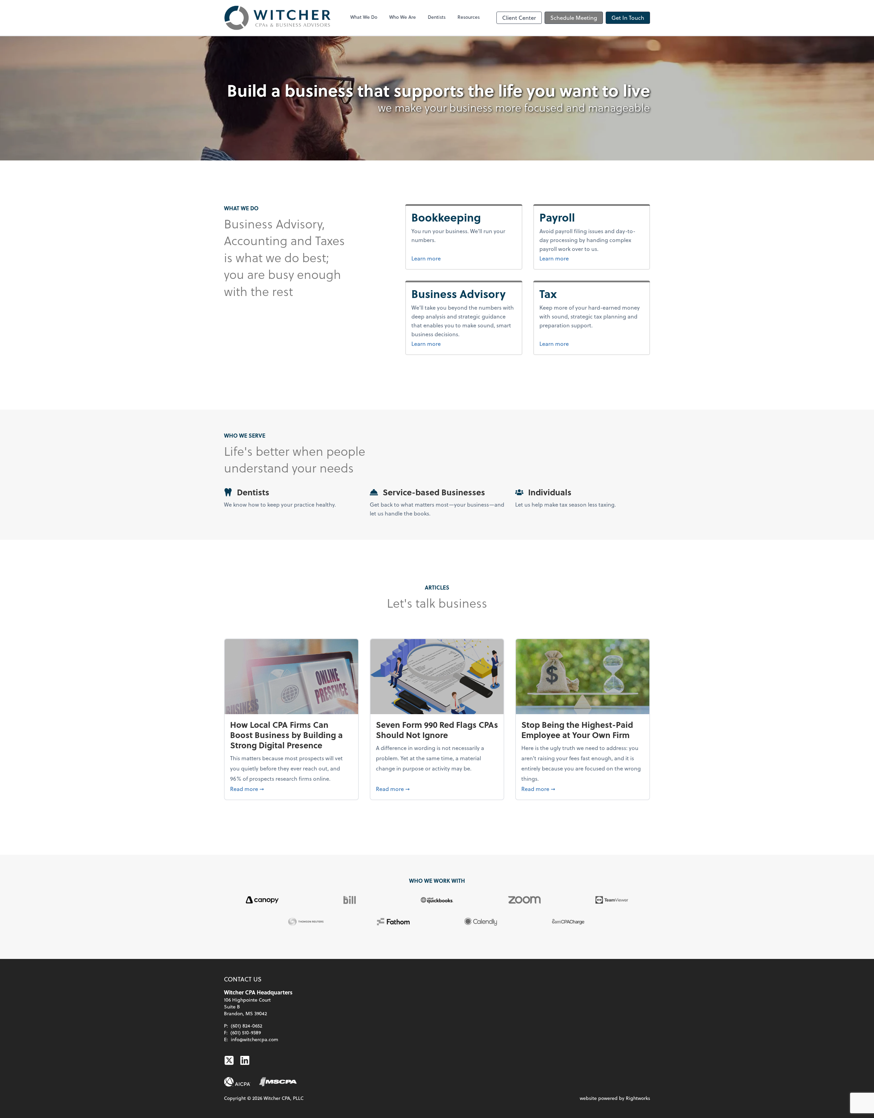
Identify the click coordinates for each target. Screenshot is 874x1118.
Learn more (451, 258)
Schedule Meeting (573, 18)
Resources (468, 16)
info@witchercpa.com (254, 1039)
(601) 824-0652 (246, 1025)
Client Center (519, 18)
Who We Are (402, 16)
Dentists (437, 16)
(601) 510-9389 (245, 1032)
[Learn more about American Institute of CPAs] (237, 1082)
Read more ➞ (291, 788)
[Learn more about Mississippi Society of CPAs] (278, 1082)
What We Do (363, 16)
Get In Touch (627, 18)
